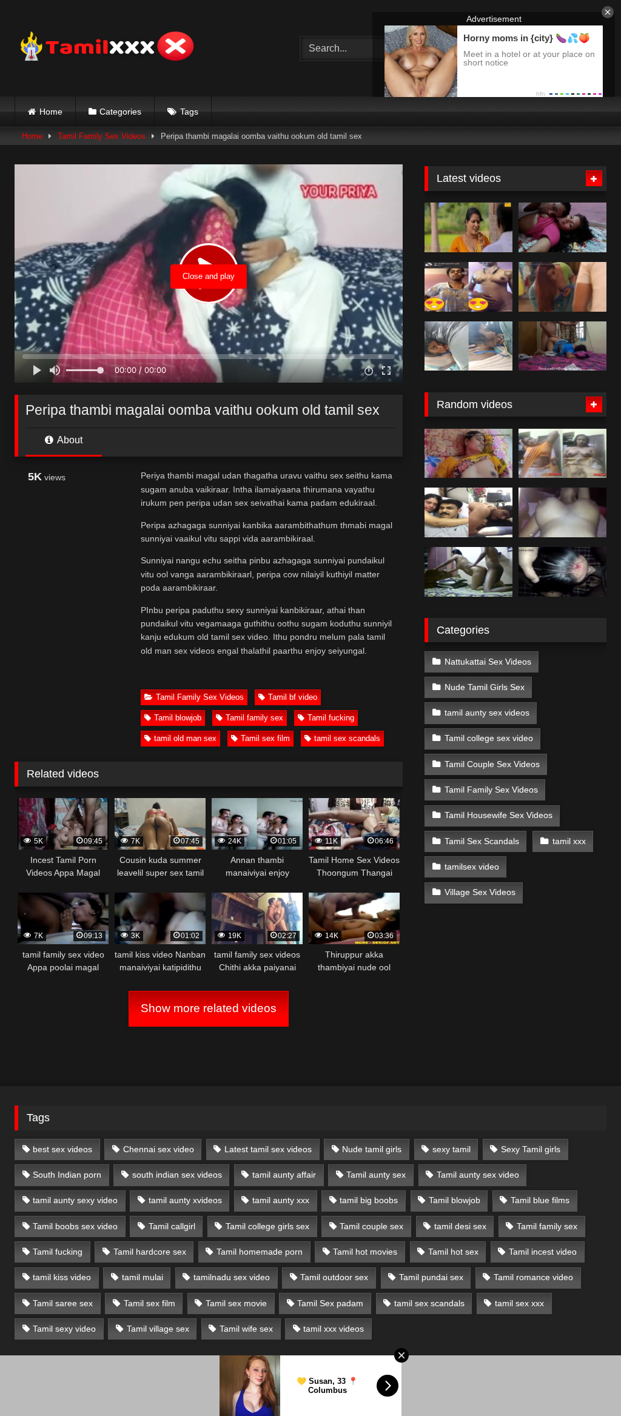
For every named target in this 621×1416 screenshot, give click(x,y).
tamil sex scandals (347, 738)
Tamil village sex (158, 1329)
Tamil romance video (533, 1277)
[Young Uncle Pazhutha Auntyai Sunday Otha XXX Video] (468, 512)
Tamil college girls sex (267, 1226)
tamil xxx (569, 841)
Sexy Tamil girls (530, 1149)
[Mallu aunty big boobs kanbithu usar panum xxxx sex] (562, 287)
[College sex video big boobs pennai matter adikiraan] (562, 512)
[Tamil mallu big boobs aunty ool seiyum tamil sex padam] (468, 227)
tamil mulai (142, 1277)
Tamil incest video (543, 1252)
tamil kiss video (62, 1277)
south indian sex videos (177, 1174)
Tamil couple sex (371, 1226)
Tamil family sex (254, 717)
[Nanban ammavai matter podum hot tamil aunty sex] (468, 572)
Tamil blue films (540, 1200)
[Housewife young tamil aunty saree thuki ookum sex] (562, 346)
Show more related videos (209, 1008)
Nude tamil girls (371, 1149)
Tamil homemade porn (260, 1252)
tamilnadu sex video (231, 1277)
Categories (120, 111)
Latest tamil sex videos (268, 1149)
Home (50, 111)
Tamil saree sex (63, 1303)
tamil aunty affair (284, 1174)
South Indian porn (67, 1174)
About (68, 440)
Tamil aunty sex (376, 1174)
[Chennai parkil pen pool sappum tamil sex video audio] (468, 346)
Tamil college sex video (489, 738)
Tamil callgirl (172, 1226)
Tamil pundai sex (431, 1277)
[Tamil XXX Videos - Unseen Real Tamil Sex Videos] (139, 48)
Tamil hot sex (453, 1252)
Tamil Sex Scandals (482, 841)
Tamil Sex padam (330, 1303)
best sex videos (62, 1149)
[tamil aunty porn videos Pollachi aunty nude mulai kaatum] (562, 453)
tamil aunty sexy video (75, 1200)
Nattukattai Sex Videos (488, 661)
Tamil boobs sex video (75, 1226)
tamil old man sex (185, 738)
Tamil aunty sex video (478, 1174)
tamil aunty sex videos (487, 712)
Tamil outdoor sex (334, 1277)
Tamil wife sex (246, 1329)
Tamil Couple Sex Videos (492, 764)
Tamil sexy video (64, 1329)
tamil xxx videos (333, 1329)
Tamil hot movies (365, 1252)
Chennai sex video (158, 1149)
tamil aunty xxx (280, 1200)
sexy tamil (451, 1149)
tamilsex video (472, 866)
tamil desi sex (460, 1226)
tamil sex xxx (519, 1303)
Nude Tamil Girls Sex (485, 687)
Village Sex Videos (480, 892)
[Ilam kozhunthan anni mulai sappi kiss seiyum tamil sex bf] (562, 227)
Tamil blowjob (177, 717)
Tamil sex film (265, 738)
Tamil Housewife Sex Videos (498, 815)
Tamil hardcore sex (149, 1252)
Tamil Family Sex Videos (102, 136)
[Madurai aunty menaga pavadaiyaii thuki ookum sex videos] (468, 453)
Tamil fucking (330, 717)
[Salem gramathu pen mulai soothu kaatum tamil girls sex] (468, 287)
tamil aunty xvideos (185, 1200)
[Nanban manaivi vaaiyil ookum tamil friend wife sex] (562, 572)
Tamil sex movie (236, 1303)
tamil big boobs (369, 1200)
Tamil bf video (292, 697)
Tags (189, 111)
